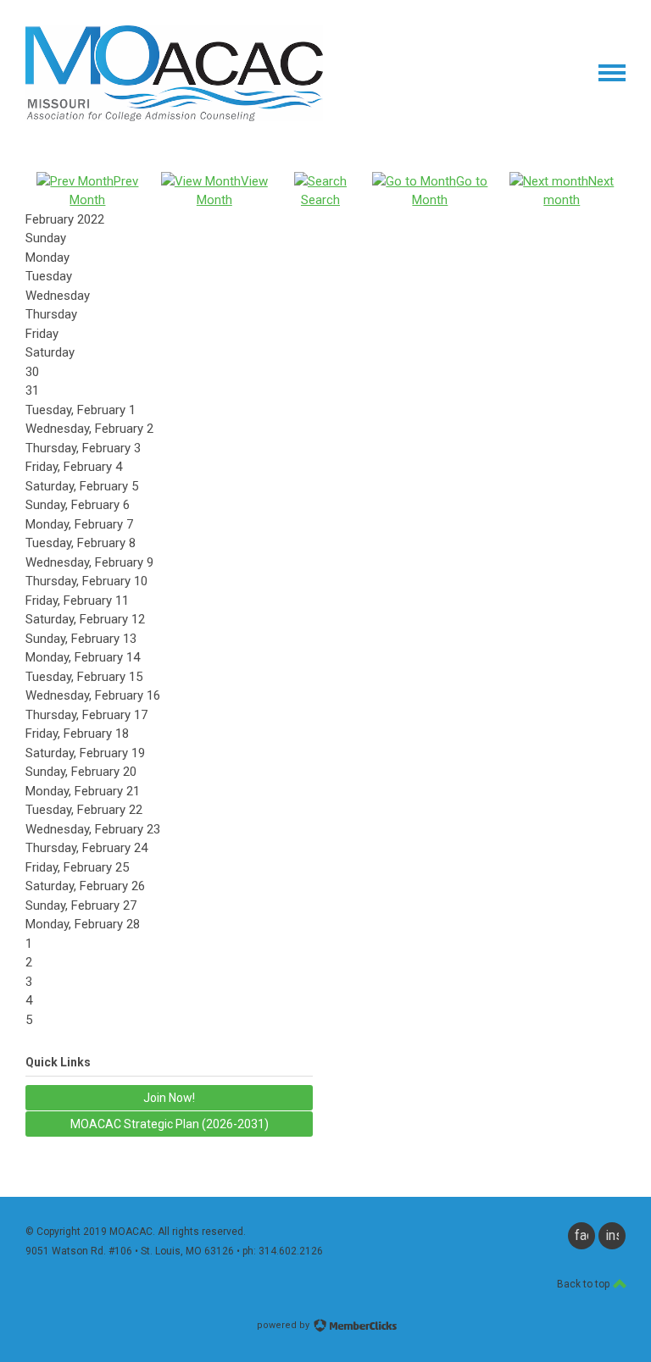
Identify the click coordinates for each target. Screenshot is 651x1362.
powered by (284, 1325)
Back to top (584, 1284)
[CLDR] (174, 117)
